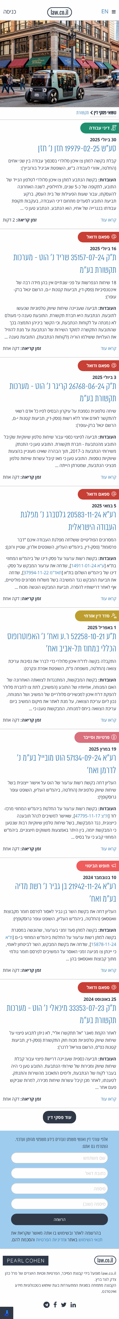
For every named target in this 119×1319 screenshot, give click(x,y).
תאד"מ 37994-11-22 (43, 573)
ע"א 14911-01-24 (87, 566)
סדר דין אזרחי (97, 616)
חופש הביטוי (98, 866)
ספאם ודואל (99, 237)
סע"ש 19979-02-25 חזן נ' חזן (77, 149)
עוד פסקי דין (59, 1117)
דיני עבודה (100, 128)
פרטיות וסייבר (97, 737)
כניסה (9, 11)
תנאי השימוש (90, 1240)
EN (104, 11)
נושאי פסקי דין (104, 113)
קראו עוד (108, 220)
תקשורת (82, 113)
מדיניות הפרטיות (50, 1240)
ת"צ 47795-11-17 (91, 816)
